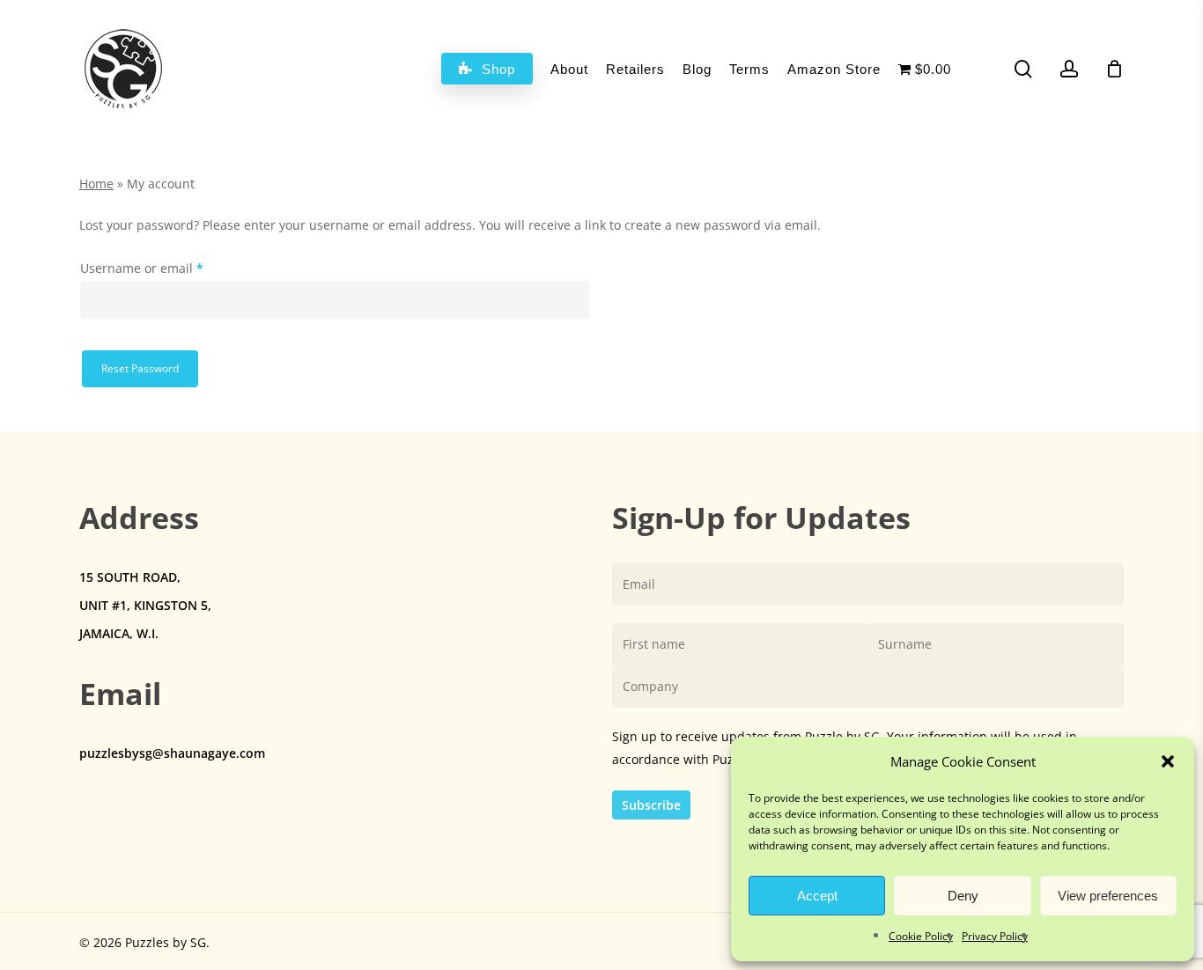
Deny (963, 895)
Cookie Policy (921, 936)
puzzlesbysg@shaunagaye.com (172, 753)
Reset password (140, 368)
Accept (817, 895)
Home (96, 183)
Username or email (168, 267)
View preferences (1108, 895)
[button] (1168, 761)
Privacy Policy (995, 936)
